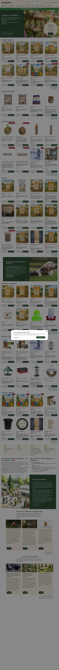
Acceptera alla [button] (41, 337)
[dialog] (29, 335)
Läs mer (38, 334)
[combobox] (46, 331)
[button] (16, 338)
